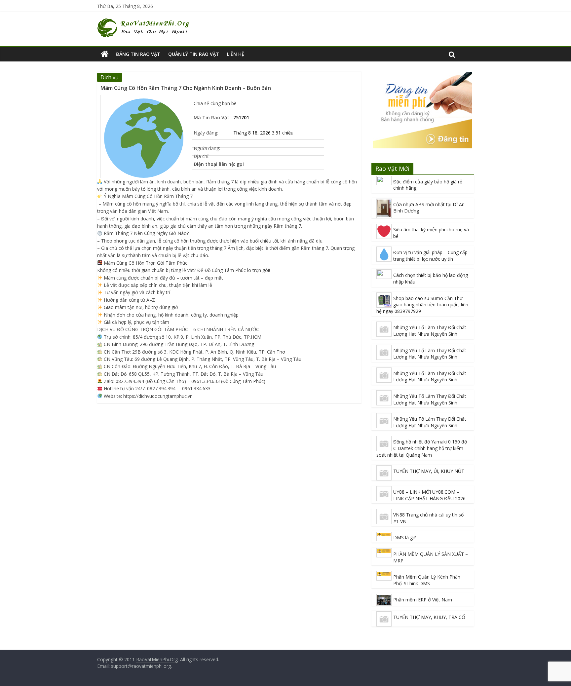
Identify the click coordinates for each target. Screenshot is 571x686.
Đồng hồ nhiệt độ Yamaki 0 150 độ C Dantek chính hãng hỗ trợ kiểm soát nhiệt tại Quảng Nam (421, 448)
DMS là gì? (404, 537)
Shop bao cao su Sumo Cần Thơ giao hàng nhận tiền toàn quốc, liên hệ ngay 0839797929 (422, 304)
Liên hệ (235, 54)
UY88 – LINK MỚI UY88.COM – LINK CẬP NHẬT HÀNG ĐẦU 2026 (429, 495)
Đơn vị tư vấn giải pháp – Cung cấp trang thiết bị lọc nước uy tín (430, 255)
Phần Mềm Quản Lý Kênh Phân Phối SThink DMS (426, 580)
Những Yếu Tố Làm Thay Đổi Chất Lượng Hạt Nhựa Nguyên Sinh (429, 330)
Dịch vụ (109, 77)
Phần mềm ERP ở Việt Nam (422, 599)
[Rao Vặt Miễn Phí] (104, 54)
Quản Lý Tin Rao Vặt (193, 54)
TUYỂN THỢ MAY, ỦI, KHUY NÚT (428, 471)
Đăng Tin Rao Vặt (138, 54)
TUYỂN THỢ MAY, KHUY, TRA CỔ (429, 617)
